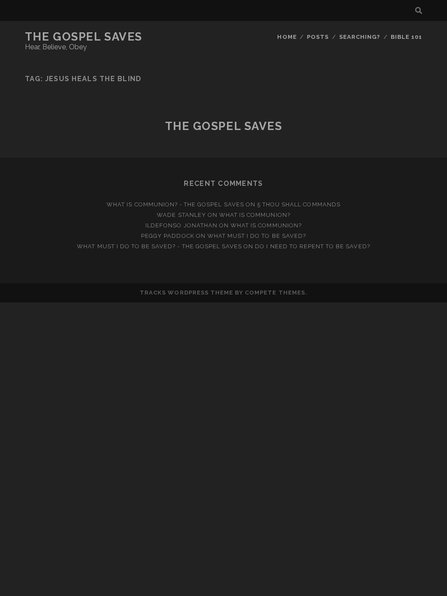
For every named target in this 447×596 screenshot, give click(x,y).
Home (286, 37)
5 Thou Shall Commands (298, 204)
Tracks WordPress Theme (186, 292)
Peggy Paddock (167, 236)
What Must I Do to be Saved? (256, 236)
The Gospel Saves (83, 36)
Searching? (359, 37)
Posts (318, 37)
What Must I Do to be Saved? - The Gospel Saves (159, 246)
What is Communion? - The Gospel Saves (175, 204)
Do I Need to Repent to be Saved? (312, 246)
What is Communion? (254, 215)
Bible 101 (406, 37)
